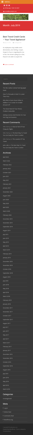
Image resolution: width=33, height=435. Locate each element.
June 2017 (6, 331)
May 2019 (6, 242)
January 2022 (7, 168)
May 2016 (6, 381)
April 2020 (6, 207)
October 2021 (7, 172)
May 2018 (6, 288)
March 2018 (6, 296)
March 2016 (6, 389)
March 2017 (6, 343)
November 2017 (8, 312)
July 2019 (5, 234)
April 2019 (6, 246)
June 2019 (6, 238)
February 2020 (7, 215)
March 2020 (6, 211)
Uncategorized (17, 42)
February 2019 (7, 254)
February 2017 (7, 346)
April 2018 (6, 292)
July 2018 (5, 281)
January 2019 (7, 257)
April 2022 (6, 157)
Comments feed (9, 416)
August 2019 (6, 230)
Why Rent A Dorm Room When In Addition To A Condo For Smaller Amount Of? (13, 102)
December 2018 (7, 261)
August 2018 (6, 277)
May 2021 (6, 180)
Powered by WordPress (9, 429)
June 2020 (6, 199)
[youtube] (9, 6)
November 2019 (8, 223)
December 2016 (7, 354)
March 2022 (6, 161)
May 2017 (6, 335)
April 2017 (6, 339)
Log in (6, 408)
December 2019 (7, 219)
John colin (6, 145)
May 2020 (6, 203)
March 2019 (6, 250)
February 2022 (7, 165)
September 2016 (8, 366)
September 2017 (8, 319)
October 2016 (7, 362)
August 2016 (6, 370)
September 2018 (8, 273)
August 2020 (6, 196)
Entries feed (7, 412)
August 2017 (6, 323)
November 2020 (8, 192)
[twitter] (4, 6)
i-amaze (22, 429)
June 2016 (6, 377)
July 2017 (5, 327)
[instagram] (7, 6)
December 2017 (7, 308)
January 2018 (7, 304)
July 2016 (5, 373)
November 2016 (8, 358)
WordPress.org (8, 420)
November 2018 (8, 265)
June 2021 (6, 176)
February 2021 (7, 184)
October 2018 (7, 269)
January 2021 (7, 188)
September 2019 (8, 226)
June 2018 (6, 285)
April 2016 (6, 385)
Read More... (7, 62)
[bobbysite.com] (14, 16)
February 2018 (7, 300)
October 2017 (7, 316)
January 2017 (7, 350)
